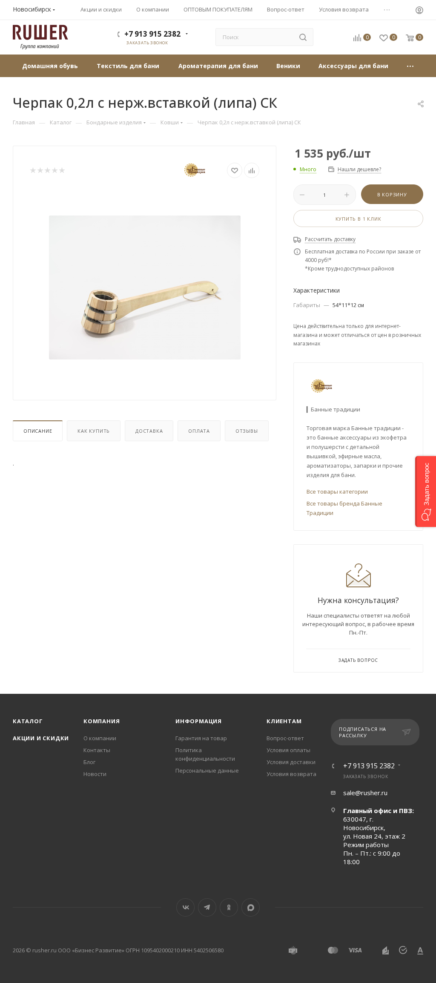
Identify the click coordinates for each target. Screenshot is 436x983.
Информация (198, 721)
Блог (89, 762)
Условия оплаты (288, 750)
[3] (47, 170)
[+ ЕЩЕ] (410, 66)
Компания (101, 721)
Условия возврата (291, 774)
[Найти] (303, 37)
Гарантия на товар (201, 738)
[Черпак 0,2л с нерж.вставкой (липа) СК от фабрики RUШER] (145, 287)
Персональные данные (207, 770)
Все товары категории (337, 491)
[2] (39, 170)
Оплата (199, 431)
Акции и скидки (41, 738)
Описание (37, 431)
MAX (250, 907)
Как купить (93, 431)
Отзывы (246, 431)
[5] (61, 170)
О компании (99, 738)
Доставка (149, 431)
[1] (32, 170)
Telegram (207, 907)
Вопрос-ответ (285, 738)
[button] (425, 491)
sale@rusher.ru (365, 792)
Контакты (96, 750)
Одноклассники (229, 907)
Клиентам (284, 721)
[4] (54, 170)
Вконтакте (185, 907)
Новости (94, 774)
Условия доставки (291, 762)
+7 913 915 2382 (152, 34)
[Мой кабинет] (419, 11)
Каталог (28, 721)
